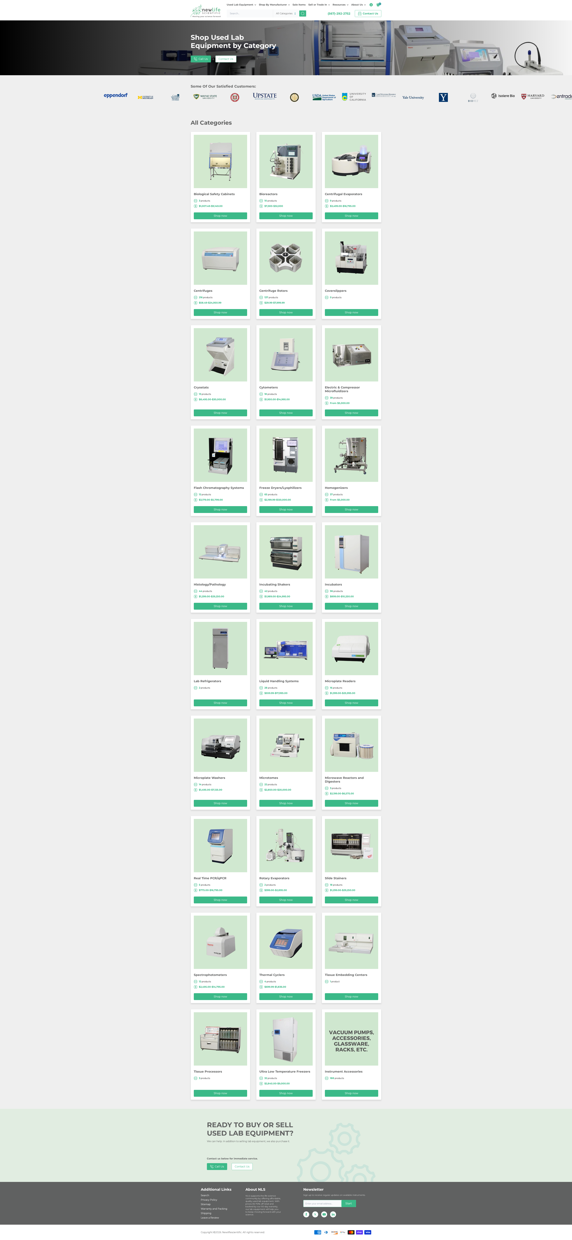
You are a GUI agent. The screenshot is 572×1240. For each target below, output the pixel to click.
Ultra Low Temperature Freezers (284, 1071)
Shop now (220, 215)
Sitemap (206, 1204)
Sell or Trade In (317, 4)
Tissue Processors (208, 1071)
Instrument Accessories (344, 1071)
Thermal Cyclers (272, 975)
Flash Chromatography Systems (219, 488)
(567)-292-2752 (339, 13)
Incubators (333, 584)
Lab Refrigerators (207, 681)
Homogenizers (336, 488)
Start (348, 1203)
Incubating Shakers (274, 584)
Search (205, 1195)
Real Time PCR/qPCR (210, 878)
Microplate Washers (209, 778)
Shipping (206, 1213)
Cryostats (201, 387)
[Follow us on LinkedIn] (333, 1214)
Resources (339, 4)
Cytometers (268, 387)
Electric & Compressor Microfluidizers (342, 389)
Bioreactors (268, 194)
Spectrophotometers (210, 975)
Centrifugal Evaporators (343, 194)
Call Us (203, 59)
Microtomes (268, 778)
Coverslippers (335, 291)
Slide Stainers (335, 878)
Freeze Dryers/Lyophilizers (280, 488)
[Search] (302, 13)
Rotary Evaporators (274, 878)
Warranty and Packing (214, 1208)
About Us (357, 4)
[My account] (371, 5)
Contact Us (226, 59)
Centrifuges (203, 291)
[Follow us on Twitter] (315, 1214)
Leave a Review (210, 1217)
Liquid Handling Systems (279, 681)
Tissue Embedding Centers (346, 975)
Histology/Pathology (210, 584)
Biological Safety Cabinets (214, 194)
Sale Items (299, 4)
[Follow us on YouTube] (324, 1214)
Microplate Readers (340, 681)
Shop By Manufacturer (273, 4)
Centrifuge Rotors (273, 291)
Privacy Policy (209, 1199)
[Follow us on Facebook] (306, 1214)
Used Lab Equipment (240, 4)
